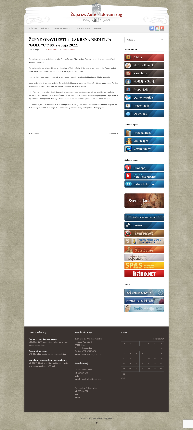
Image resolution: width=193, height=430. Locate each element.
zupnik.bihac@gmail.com (91, 354)
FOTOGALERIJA (83, 29)
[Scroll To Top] (96, 422)
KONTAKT (98, 29)
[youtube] (162, 28)
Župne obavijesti (68, 50)
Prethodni (35, 133)
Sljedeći (112, 133)
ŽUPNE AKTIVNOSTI (62, 29)
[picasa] (157, 28)
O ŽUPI (44, 29)
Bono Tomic (52, 50)
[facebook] (151, 28)
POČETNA (33, 29)
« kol (123, 378)
